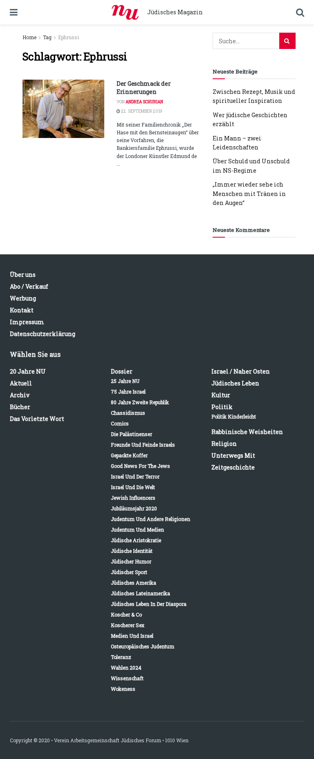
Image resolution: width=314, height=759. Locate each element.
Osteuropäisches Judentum (142, 646)
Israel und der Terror (135, 476)
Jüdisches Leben (235, 383)
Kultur (220, 395)
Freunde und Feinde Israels (143, 444)
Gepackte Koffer (129, 455)
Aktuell (21, 383)
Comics (120, 423)
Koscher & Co (126, 614)
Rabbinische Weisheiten (247, 432)
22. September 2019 (141, 111)
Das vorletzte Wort (37, 419)
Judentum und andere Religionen (150, 519)
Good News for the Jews (140, 466)
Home (29, 37)
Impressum (27, 322)
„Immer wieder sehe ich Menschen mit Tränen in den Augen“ (249, 193)
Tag (47, 37)
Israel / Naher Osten (240, 371)
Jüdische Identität (132, 551)
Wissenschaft (127, 678)
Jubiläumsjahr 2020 (134, 508)
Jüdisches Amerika (133, 582)
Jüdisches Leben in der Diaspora (148, 604)
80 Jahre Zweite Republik (140, 402)
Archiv (19, 395)
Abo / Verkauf (29, 286)
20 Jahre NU (28, 371)
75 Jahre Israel (128, 391)
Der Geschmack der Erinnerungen (143, 88)
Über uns (23, 274)
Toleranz (121, 657)
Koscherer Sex (127, 625)
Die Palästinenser (131, 434)
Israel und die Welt (133, 487)
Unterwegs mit (233, 455)
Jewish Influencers (133, 497)
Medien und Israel (132, 635)
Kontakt (22, 310)
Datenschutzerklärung (42, 334)
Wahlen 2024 (126, 667)
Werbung (23, 298)
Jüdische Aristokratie (136, 540)
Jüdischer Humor (131, 561)
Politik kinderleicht (233, 416)
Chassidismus (128, 413)
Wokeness (123, 689)
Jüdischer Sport (129, 572)
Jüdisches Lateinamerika (140, 593)
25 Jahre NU (125, 381)
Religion (224, 443)
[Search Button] (287, 41)
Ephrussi (68, 37)
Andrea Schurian (144, 102)
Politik (222, 407)
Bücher (20, 407)
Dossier (121, 371)
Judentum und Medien (137, 529)
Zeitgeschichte (233, 467)
